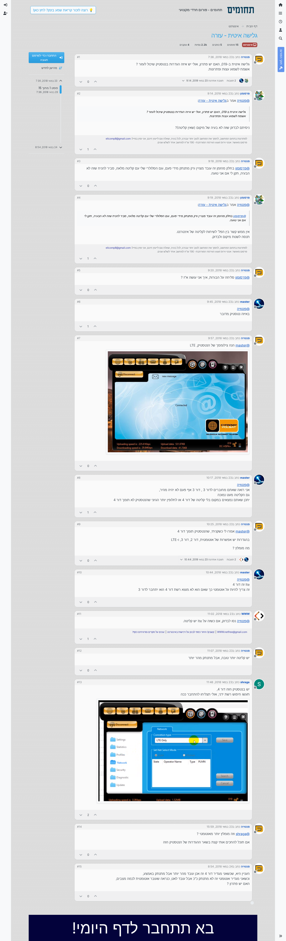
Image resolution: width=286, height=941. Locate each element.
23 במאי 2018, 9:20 (220, 270)
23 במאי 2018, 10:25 (220, 524)
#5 (78, 270)
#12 (79, 650)
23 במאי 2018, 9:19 (219, 197)
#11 (79, 613)
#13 (79, 682)
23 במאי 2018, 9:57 (220, 338)
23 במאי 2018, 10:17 (219, 477)
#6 (78, 301)
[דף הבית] (280, 5)
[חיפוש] (280, 38)
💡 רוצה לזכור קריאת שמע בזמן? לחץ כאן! (63, 10)
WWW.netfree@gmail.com (232, 631)
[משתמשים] (280, 30)
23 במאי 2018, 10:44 (219, 572)
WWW (245, 613)
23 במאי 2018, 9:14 (219, 93)
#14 (79, 826)
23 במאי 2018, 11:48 (219, 682)
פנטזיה (245, 57)
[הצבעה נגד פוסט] (81, 81)
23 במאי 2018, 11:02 (220, 613)
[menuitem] (5, 5)
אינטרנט (248, 44)
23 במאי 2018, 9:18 (220, 161)
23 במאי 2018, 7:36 (220, 57)
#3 (78, 161)
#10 (79, 572)
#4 (78, 197)
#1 (78, 57)
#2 (78, 93)
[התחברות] (5, 5)
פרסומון (245, 93)
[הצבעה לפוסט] (95, 81)
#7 (78, 338)
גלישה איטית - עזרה (212, 100)
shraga (245, 682)
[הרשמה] (5, 13)
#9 (78, 524)
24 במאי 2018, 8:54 (220, 866)
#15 (79, 866)
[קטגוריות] (280, 13)
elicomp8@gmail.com (118, 138)
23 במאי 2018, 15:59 (220, 826)
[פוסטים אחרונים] (280, 21)
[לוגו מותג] (240, 10)
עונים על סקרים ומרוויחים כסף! (148, 631)
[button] (280, 936)
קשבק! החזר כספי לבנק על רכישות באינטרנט (190, 631)
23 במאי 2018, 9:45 (219, 301)
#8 (78, 477)
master (245, 301)
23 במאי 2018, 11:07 (220, 650)
